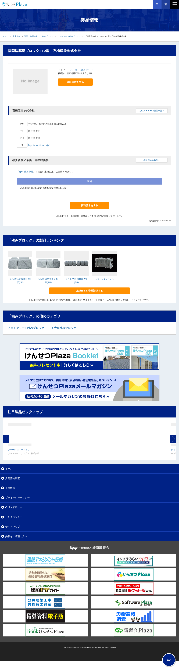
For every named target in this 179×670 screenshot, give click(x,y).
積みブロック (47, 36)
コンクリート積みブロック (69, 36)
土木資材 (16, 36)
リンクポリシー (13, 517)
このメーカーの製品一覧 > (151, 110)
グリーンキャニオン (104, 279)
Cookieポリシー (13, 507)
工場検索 (10, 488)
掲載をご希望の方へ (16, 536)
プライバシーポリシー (17, 497)
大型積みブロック (64, 327)
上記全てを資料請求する (89, 290)
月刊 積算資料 (26, 171)
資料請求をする (75, 82)
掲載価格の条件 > (151, 160)
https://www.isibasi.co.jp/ (38, 145)
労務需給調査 (12, 478)
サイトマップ (12, 526)
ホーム (5, 36)
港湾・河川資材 (31, 36)
